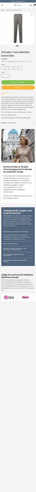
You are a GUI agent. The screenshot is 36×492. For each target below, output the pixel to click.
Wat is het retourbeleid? (10, 243)
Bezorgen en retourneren (8, 123)
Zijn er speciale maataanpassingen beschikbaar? (13, 254)
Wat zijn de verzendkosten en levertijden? (16, 231)
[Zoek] (30, 5)
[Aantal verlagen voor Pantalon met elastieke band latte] (2, 76)
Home (2, 10)
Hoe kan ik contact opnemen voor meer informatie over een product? (15, 249)
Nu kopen (18, 87)
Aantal (3, 72)
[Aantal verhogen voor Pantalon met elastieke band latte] (8, 76)
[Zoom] (32, 14)
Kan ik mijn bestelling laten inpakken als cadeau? (15, 260)
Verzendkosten (11, 61)
